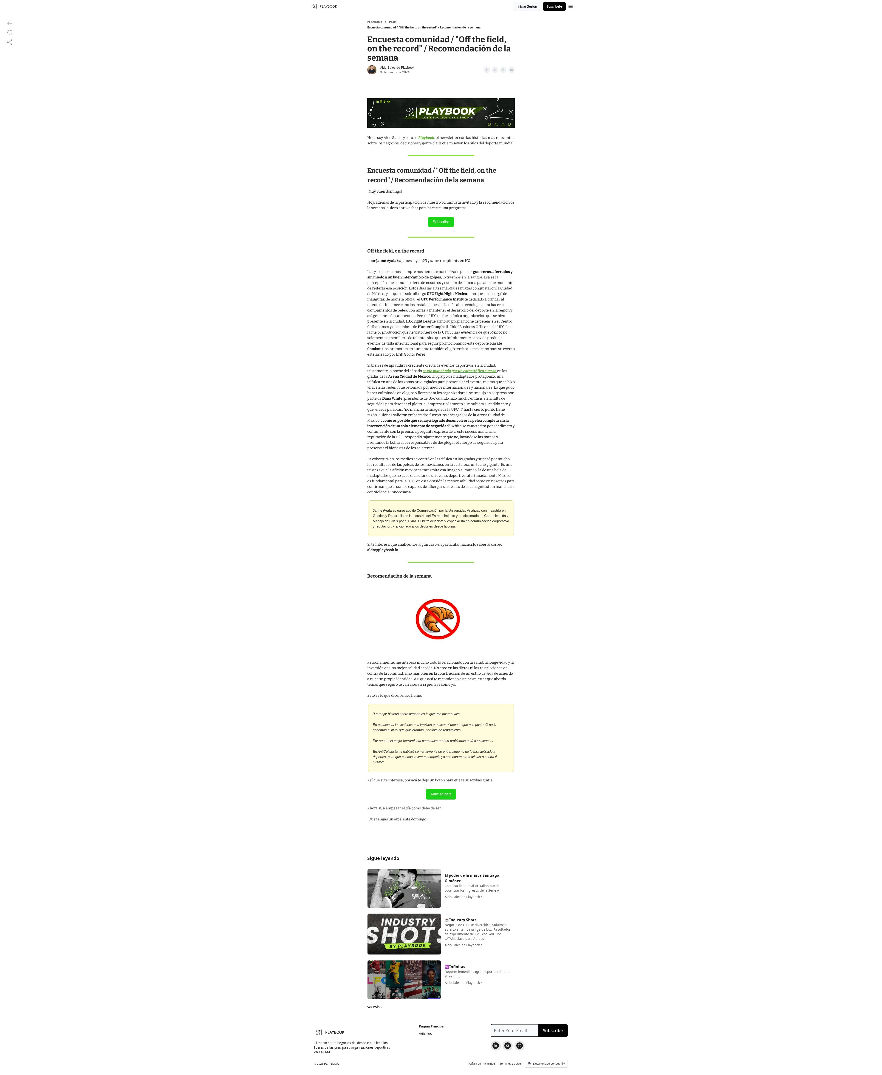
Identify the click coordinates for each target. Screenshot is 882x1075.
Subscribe (441, 222)
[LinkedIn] (496, 1046)
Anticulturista (441, 794)
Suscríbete (554, 6)
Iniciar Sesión (527, 6)
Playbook (426, 137)
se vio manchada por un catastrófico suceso (460, 371)
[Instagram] (519, 1046)
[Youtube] (508, 1046)
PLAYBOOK (374, 22)
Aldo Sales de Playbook (397, 67)
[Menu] (570, 5)
